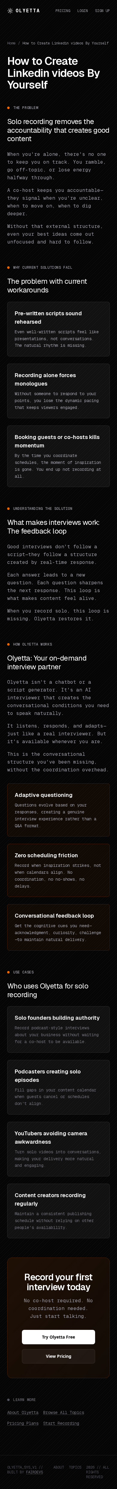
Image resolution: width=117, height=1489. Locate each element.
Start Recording (61, 1423)
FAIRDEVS (34, 1472)
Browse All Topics (63, 1412)
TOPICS (75, 1467)
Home (11, 43)
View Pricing (58, 1356)
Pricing (63, 10)
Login (82, 10)
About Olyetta (22, 1412)
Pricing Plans (22, 1423)
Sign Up (102, 10)
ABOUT (58, 1467)
